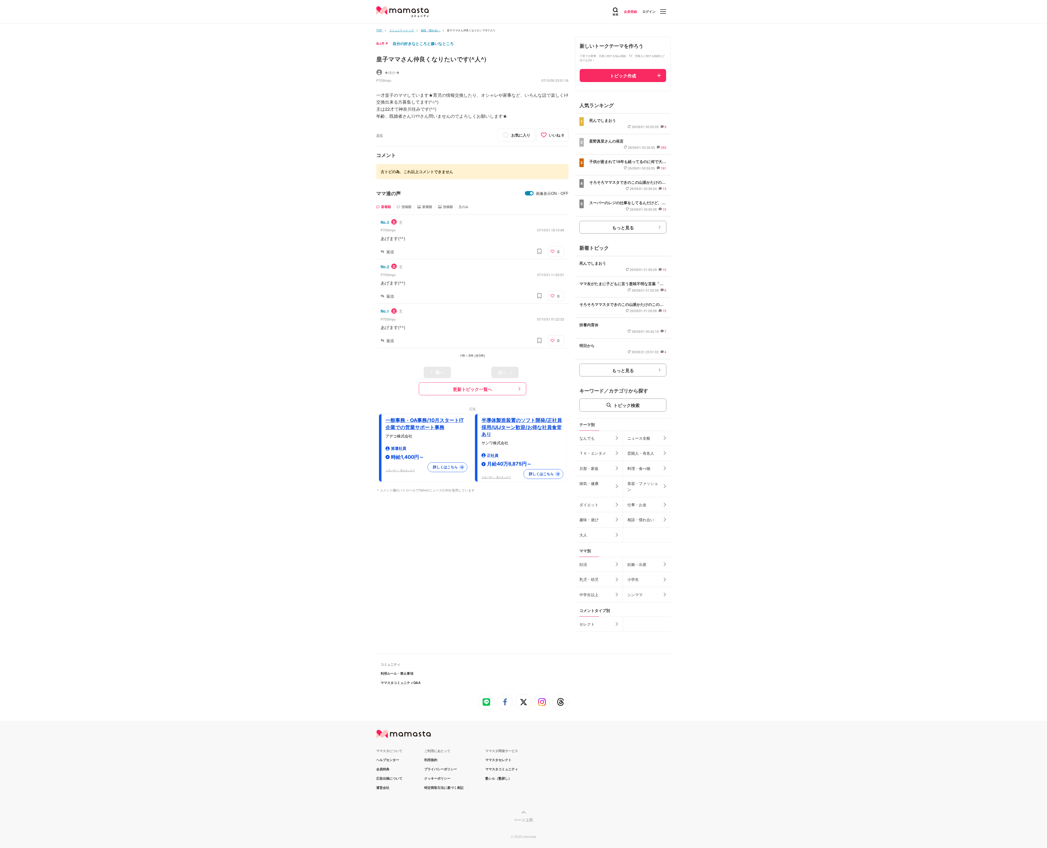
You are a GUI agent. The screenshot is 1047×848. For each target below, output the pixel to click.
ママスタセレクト (498, 759)
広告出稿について (389, 778)
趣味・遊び (588, 519)
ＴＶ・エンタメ (592, 453)
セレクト (587, 624)
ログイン (648, 11)
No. (385, 222)
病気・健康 (588, 483)
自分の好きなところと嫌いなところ (423, 43)
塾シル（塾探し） (498, 778)
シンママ (635, 594)
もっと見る (623, 227)
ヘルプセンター (387, 759)
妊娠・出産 (636, 564)
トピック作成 (623, 76)
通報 (379, 135)
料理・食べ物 (638, 468)
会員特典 (382, 769)
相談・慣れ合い (640, 519)
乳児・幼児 (588, 579)
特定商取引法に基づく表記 (444, 787)
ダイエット (588, 504)
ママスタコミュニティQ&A (401, 682)
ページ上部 (523, 819)
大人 (583, 535)
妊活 (583, 564)
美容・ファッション (642, 486)
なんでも (587, 438)
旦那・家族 (588, 468)
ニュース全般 (638, 438)
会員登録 (630, 11)
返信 (390, 252)
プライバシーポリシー (440, 769)
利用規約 (430, 759)
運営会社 (382, 787)
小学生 (633, 579)
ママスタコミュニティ (501, 769)
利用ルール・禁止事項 (397, 673)
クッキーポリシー (437, 778)
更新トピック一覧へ (472, 389)
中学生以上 (588, 594)
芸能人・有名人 (640, 453)
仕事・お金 (636, 504)
